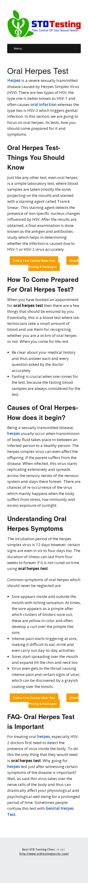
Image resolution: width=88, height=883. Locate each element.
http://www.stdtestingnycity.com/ (44, 854)
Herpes (14, 80)
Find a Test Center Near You (34, 260)
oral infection (43, 104)
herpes (13, 433)
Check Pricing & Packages (53, 263)
